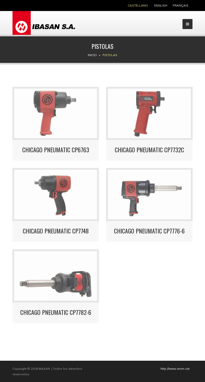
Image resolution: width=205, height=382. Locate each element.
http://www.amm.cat (175, 368)
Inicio (92, 55)
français (180, 5)
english (160, 5)
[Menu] (187, 24)
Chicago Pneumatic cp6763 (55, 149)
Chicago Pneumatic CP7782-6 (55, 312)
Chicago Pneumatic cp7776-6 (149, 230)
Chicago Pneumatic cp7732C (149, 149)
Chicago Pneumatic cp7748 (56, 230)
